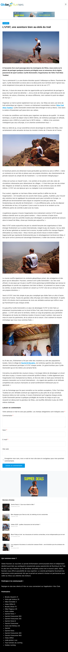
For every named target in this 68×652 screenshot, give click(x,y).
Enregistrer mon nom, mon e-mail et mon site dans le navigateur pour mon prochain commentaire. (34, 460)
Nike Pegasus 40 (11, 609)
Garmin (7, 628)
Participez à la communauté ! (12, 581)
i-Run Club (56, 586)
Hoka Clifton (9, 638)
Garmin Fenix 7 (10, 614)
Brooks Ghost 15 (11, 606)
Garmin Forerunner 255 (13, 619)
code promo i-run (11, 640)
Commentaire (7, 415)
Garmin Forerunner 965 (13, 635)
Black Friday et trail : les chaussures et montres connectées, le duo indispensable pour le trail (38, 534)
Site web (5, 449)
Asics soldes (9, 611)
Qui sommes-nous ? (9, 558)
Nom (4, 430)
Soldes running (10, 645)
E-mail (5, 439)
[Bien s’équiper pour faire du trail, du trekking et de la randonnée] (6, 517)
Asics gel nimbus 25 (12, 599)
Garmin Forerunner (11, 623)
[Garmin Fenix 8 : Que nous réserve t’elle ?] (6, 507)
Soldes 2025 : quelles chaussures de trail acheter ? (25, 524)
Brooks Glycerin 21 (11, 597)
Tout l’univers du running (13, 643)
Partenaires (5, 592)
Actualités (5, 23)
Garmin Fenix (9, 631)
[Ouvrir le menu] (65, 4)
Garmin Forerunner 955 (13, 616)
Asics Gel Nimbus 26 (12, 626)
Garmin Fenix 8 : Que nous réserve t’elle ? (23, 504)
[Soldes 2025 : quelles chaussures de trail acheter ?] (6, 527)
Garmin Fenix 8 (10, 621)
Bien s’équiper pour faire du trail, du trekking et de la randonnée (29, 514)
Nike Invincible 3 (11, 602)
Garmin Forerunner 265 (13, 633)
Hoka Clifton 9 (10, 604)
